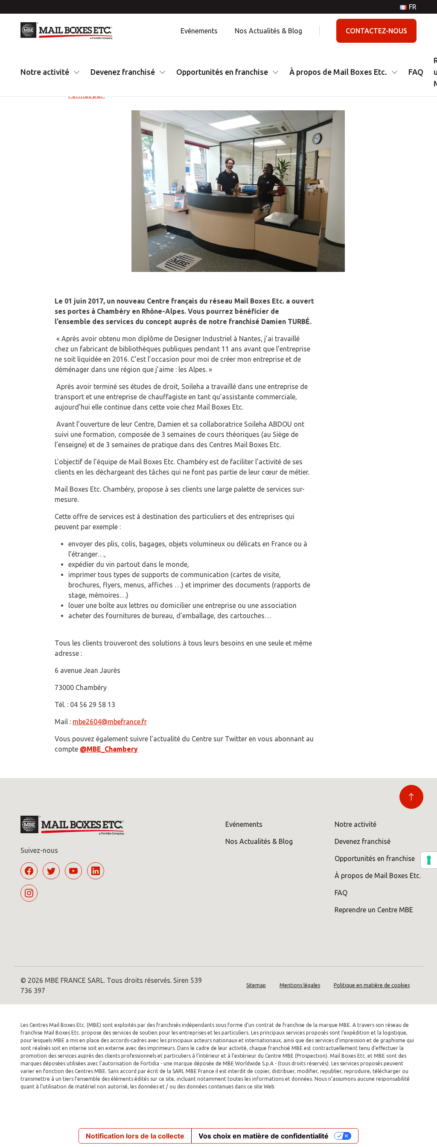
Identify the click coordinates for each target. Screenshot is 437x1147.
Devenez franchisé (122, 72)
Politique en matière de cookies (372, 985)
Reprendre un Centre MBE (374, 910)
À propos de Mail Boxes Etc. (338, 72)
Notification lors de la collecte (135, 1136)
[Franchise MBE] (69, 30)
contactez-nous (376, 31)
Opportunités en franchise (222, 72)
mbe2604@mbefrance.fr (110, 721)
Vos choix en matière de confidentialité (263, 1136)
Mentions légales (300, 985)
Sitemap (256, 985)
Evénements (199, 31)
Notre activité (44, 72)
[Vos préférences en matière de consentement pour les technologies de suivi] (429, 860)
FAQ (415, 72)
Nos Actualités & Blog (268, 31)
